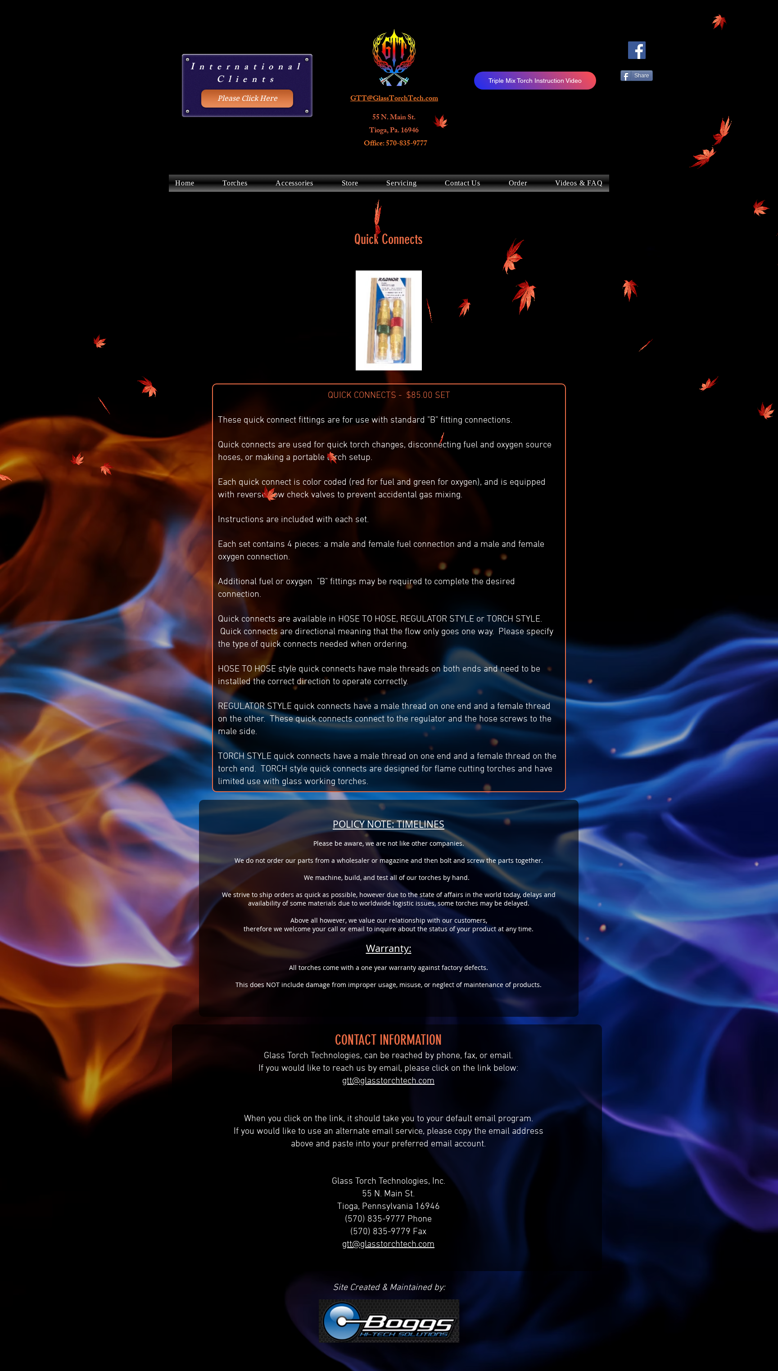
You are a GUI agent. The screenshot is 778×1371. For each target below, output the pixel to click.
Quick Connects (388, 239)
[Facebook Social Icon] (637, 50)
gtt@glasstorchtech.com (388, 1081)
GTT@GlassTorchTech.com (394, 99)
